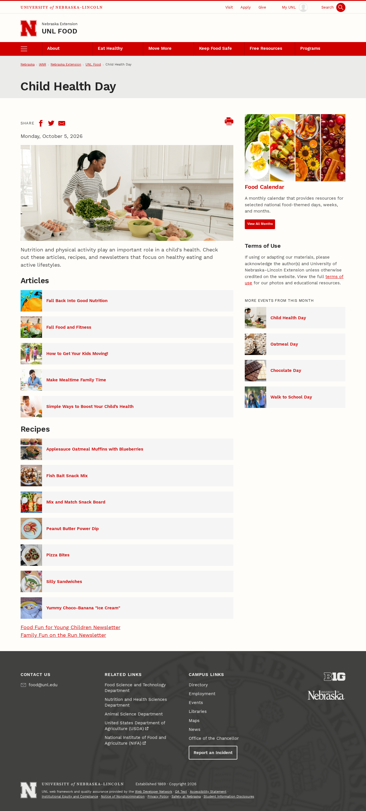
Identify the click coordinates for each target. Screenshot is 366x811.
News (194, 729)
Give (262, 7)
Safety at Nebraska (186, 796)
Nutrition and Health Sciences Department (136, 702)
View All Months (260, 224)
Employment (202, 693)
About (53, 48)
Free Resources (266, 48)
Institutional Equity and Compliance (70, 796)
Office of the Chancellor (214, 738)
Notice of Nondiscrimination (123, 796)
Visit (229, 7)
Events (196, 702)
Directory (198, 684)
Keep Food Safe (215, 48)
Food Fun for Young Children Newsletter (70, 627)
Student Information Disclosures (229, 796)
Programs (310, 48)
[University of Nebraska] (326, 695)
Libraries (198, 711)
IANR (42, 64)
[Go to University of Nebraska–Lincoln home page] (29, 28)
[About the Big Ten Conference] (334, 676)
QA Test (181, 792)
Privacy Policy (158, 796)
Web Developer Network (153, 792)
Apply (245, 7)
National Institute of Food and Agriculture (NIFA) (135, 740)
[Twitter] (51, 123)
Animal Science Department (134, 714)
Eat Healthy (110, 48)
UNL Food (59, 31)
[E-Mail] (61, 123)
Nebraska (28, 64)
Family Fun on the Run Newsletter (63, 635)
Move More (160, 48)
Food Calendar (264, 186)
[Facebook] (40, 123)
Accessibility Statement (208, 792)
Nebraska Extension (59, 24)
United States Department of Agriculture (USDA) (135, 725)
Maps (194, 720)
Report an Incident (213, 752)
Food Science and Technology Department (135, 687)
